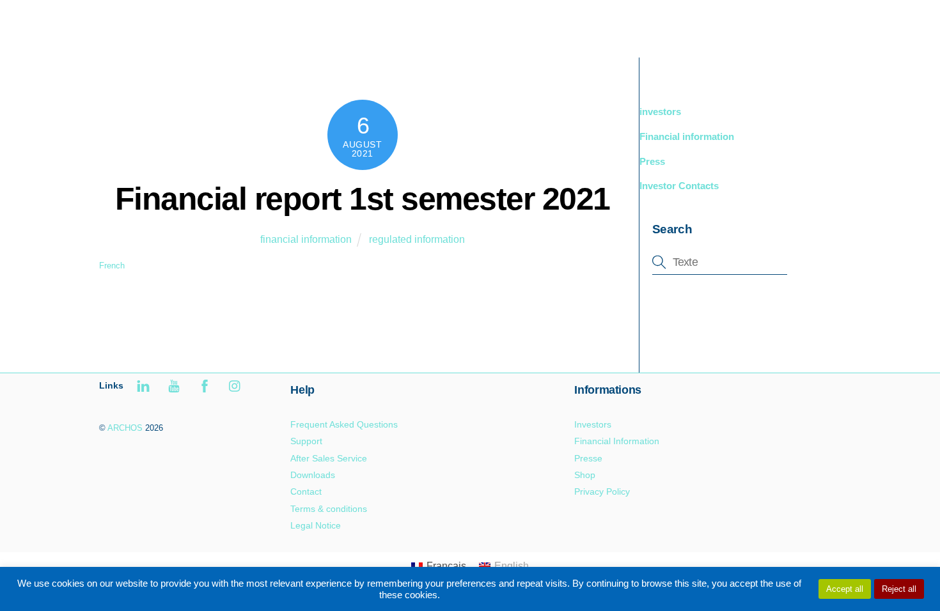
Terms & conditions (328, 509)
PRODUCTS (613, 25)
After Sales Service (328, 458)
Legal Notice (315, 525)
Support (758, 25)
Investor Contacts (679, 185)
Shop (584, 475)
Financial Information (616, 441)
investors (660, 111)
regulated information (417, 239)
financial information (306, 239)
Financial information (686, 136)
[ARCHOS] (190, 36)
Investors (592, 424)
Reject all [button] (899, 589)
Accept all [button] (844, 589)
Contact (306, 491)
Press (652, 161)
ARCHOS (125, 428)
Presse (588, 458)
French (112, 265)
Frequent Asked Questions (344, 424)
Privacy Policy (602, 491)
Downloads (312, 475)
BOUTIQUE (691, 25)
